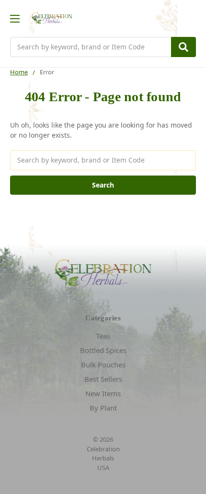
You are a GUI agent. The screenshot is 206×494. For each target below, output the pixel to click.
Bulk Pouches (103, 364)
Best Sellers (103, 379)
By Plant (103, 407)
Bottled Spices (103, 350)
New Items (103, 393)
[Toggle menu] (14, 18)
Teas (103, 336)
